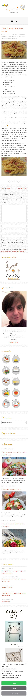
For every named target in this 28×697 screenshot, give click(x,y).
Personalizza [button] (14, 694)
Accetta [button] (13, 683)
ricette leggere (3, 36)
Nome (3, 224)
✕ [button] (26, 664)
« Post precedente (5, 188)
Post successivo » (22, 188)
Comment (3, 202)
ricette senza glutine (10, 36)
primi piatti (23, 34)
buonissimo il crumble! (6, 587)
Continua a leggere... (14, 342)
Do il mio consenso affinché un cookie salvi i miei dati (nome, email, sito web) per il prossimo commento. (12, 241)
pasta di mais (18, 36)
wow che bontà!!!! (5, 601)
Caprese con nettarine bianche (11, 489)
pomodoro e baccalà (7, 38)
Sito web (3, 233)
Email (3, 229)
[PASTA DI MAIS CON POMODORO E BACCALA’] (14, 50)
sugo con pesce (14, 38)
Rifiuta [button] (14, 688)
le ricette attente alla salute (16, 34)
